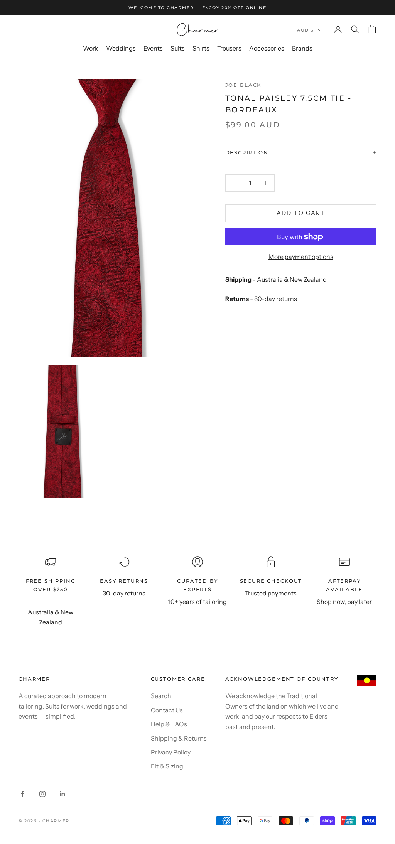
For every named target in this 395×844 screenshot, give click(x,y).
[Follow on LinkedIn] (62, 794)
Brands (302, 48)
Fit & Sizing (167, 766)
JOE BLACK (243, 85)
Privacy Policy (171, 752)
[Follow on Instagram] (42, 794)
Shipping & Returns (179, 738)
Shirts (200, 48)
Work (90, 48)
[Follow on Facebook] (22, 794)
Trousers (229, 48)
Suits (177, 48)
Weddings (121, 48)
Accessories (266, 48)
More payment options (300, 256)
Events (153, 48)
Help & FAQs (169, 724)
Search (161, 696)
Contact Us (167, 710)
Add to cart (301, 212)
